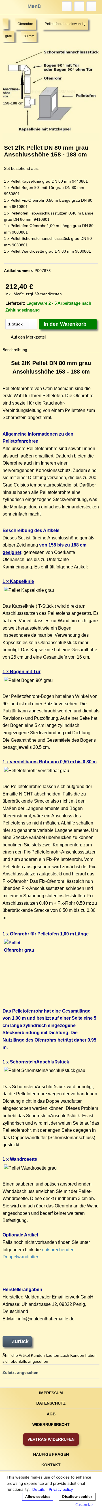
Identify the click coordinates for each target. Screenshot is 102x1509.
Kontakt (51, 1465)
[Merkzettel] (79, 6)
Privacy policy (61, 1489)
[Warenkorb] (91, 6)
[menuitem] (67, 6)
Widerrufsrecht (51, 1424)
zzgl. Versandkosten (44, 294)
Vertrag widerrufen (51, 1439)
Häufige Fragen (51, 1454)
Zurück (20, 1341)
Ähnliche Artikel (16, 1355)
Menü (34, 6)
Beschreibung (15, 349)
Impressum (51, 1393)
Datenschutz (51, 1403)
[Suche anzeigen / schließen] (67, 6)
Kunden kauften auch (50, 1355)
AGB (51, 1414)
